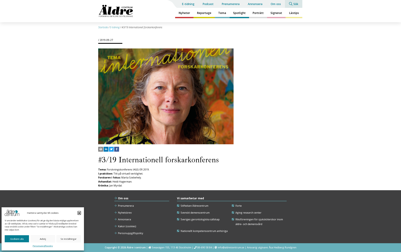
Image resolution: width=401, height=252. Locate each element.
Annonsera (255, 4)
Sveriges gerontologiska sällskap (200, 219)
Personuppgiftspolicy (43, 245)
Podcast (208, 4)
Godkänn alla (17, 238)
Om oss (276, 4)
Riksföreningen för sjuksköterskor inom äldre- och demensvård (259, 222)
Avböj (43, 238)
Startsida (103, 27)
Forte (238, 205)
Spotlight (239, 13)
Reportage (204, 13)
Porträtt (258, 13)
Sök (295, 4)
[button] (79, 212)
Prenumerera (231, 4)
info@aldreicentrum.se (231, 247)
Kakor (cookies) (127, 226)
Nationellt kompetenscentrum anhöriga (204, 231)
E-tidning (188, 4)
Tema (222, 13)
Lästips (294, 13)
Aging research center (248, 212)
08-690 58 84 (204, 247)
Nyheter (184, 13)
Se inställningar (69, 238)
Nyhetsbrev (125, 212)
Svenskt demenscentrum (195, 212)
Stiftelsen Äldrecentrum (194, 205)
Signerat (276, 13)
